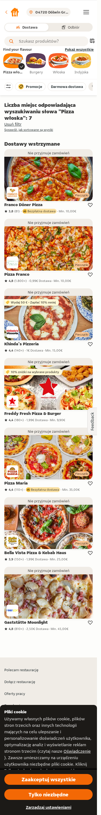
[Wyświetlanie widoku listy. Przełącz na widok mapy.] (92, 41)
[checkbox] (13, 64)
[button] (11, 12)
